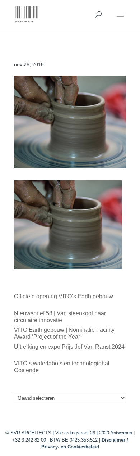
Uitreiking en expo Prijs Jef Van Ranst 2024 (69, 347)
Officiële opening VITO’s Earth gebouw (63, 296)
